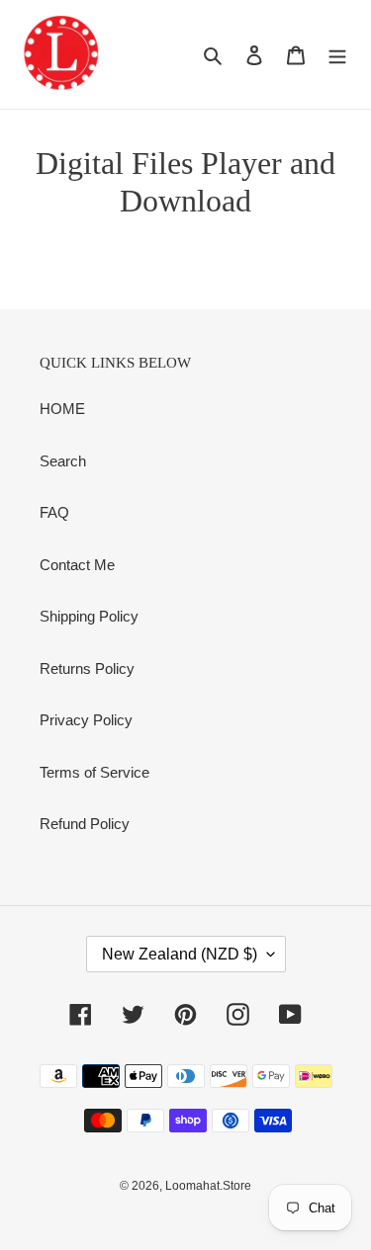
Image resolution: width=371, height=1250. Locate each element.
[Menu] (337, 55)
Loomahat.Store (208, 1186)
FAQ (54, 512)
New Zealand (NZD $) (179, 954)
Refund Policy (85, 823)
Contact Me (77, 564)
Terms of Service (94, 772)
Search (63, 461)
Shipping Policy (89, 616)
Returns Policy (87, 668)
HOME (62, 408)
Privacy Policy (86, 719)
